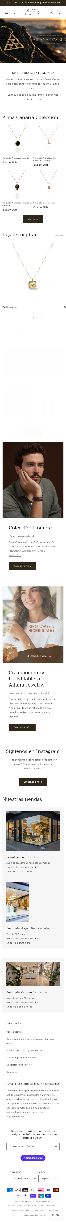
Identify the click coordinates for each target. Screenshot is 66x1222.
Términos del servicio (20, 1210)
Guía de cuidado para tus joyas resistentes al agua (30, 1041)
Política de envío (39, 1210)
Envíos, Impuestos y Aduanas (21, 1057)
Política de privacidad (48, 1205)
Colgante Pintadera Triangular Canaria (17, 204)
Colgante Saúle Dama (43, 380)
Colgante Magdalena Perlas (15, 422)
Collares (7, 307)
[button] (6, 12)
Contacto (11, 1072)
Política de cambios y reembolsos (24, 1050)
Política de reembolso (27, 1205)
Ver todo (33, 219)
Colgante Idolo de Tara (44, 203)
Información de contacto (34, 1215)
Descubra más (22, 566)
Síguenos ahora (33, 781)
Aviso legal (53, 1210)
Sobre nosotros (14, 1032)
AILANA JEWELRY (30, 1201)
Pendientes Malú (41, 422)
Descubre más (22, 727)
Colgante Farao (9, 380)
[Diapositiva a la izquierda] (25, 317)
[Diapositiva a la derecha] (40, 317)
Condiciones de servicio (19, 1064)
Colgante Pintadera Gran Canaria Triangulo (45, 159)
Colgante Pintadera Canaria (15, 158)
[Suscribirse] (55, 1146)
